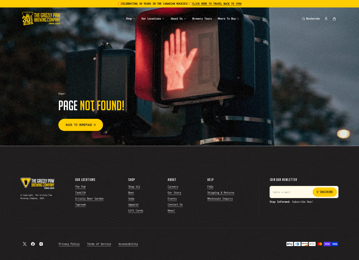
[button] (311, 19)
